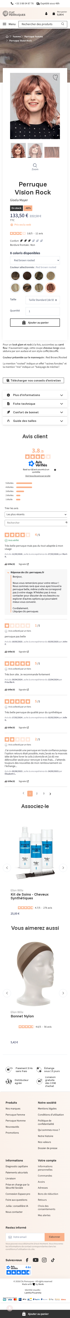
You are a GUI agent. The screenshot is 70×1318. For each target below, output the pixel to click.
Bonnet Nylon (22, 1016)
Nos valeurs (44, 1142)
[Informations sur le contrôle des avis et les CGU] (55, 469)
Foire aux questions (16, 1200)
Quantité (15, 311)
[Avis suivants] (50, 793)
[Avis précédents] (23, 793)
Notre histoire (45, 1136)
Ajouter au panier (38, 322)
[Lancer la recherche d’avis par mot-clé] (66, 523)
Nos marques (13, 1109)
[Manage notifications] (10, 1308)
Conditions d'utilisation (51, 1115)
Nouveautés (12, 1127)
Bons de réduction (48, 1194)
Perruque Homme (16, 1121)
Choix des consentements (46, 1208)
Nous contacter (14, 1212)
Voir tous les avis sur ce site (37, 476)
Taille (13, 299)
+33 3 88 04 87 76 (24, 3)
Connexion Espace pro (18, 1194)
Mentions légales (47, 1109)
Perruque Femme (15, 1115)
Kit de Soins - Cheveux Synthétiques (30, 896)
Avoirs (41, 1182)
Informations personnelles (45, 1168)
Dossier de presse (47, 1148)
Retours (42, 1200)
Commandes (45, 1176)
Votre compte (47, 1160)
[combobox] (42, 24)
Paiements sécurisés (17, 1172)
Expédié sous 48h (50, 3)
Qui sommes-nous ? (49, 1130)
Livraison (11, 1178)
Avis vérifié (13, 540)
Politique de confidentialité (46, 1122)
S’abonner (54, 1237)
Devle (41, 1284)
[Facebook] (27, 1260)
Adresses (43, 1188)
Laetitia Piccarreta (32, 1292)
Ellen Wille (17, 890)
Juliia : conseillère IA (17, 1206)
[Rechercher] (62, 24)
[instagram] (44, 1260)
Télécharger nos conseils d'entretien (35, 380)
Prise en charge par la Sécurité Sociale (17, 1186)
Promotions (12, 1133)
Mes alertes (44, 1215)
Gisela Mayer (19, 200)
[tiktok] (52, 1260)
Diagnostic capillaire (17, 1166)
